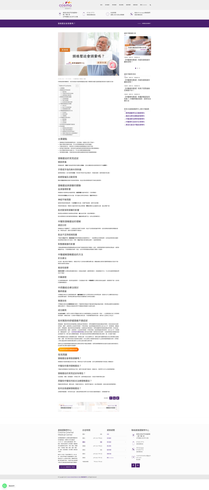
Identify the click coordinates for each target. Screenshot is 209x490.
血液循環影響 (65, 98)
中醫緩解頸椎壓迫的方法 (66, 110)
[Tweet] (117, 398)
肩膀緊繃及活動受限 (66, 95)
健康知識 (135, 4)
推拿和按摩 (64, 114)
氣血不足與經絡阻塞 (66, 107)
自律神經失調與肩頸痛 (77, 332)
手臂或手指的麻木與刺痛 (67, 93)
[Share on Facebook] (110, 398)
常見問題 (62, 126)
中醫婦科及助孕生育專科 (135, 122)
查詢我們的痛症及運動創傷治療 (68, 349)
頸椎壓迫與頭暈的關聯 (65, 97)
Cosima (69, 79)
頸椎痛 (81, 79)
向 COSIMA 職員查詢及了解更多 (68, 467)
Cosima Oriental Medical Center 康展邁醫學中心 (77, 477)
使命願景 (107, 4)
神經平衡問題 (65, 100)
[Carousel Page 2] (137, 68)
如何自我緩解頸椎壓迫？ (67, 134)
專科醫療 (114, 4)
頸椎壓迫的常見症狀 (65, 90)
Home (139, 23)
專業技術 (64, 121)
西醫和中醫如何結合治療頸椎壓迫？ (70, 133)
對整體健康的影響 (66, 109)
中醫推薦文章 (137, 57)
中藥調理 (64, 116)
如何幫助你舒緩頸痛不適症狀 (67, 124)
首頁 (101, 4)
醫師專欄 (128, 4)
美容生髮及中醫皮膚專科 (135, 125)
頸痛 (85, 79)
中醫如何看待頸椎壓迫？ (67, 129)
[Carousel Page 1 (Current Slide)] (135, 68)
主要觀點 (62, 88)
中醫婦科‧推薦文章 (128, 57)
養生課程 (121, 4)
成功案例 (64, 122)
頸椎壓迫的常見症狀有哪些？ (68, 131)
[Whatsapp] (4, 486)
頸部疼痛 (64, 92)
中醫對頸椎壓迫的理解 (65, 103)
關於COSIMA (143, 4)
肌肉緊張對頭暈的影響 (67, 102)
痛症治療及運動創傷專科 (135, 116)
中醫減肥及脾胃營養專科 (135, 119)
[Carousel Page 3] (139, 68)
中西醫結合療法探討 (65, 117)
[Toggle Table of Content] (76, 85)
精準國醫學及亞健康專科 (135, 113)
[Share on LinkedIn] (114, 398)
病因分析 (64, 105)
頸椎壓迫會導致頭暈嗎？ (67, 128)
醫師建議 (64, 119)
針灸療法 (64, 112)
